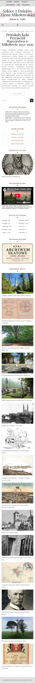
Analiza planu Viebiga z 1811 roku (12, 425)
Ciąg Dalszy (17, 93)
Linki (18, 5)
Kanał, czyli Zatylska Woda (10, 532)
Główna (9, 2)
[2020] (11, 31)
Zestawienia (10, 5)
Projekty (24, 2)
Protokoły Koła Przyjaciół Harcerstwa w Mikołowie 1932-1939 (17, 39)
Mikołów (19, 31)
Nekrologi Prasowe (17, 140)
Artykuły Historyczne (17, 134)
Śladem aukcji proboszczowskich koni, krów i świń (17, 400)
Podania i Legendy (17, 137)
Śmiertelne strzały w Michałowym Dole (14, 641)
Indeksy (16, 2)
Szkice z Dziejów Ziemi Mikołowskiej (17, 13)
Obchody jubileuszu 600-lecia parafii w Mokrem (16, 295)
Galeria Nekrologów (17, 143)
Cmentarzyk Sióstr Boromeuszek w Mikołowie (16, 375)
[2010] (4, 31)
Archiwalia (26, 5)
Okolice (29, 31)
